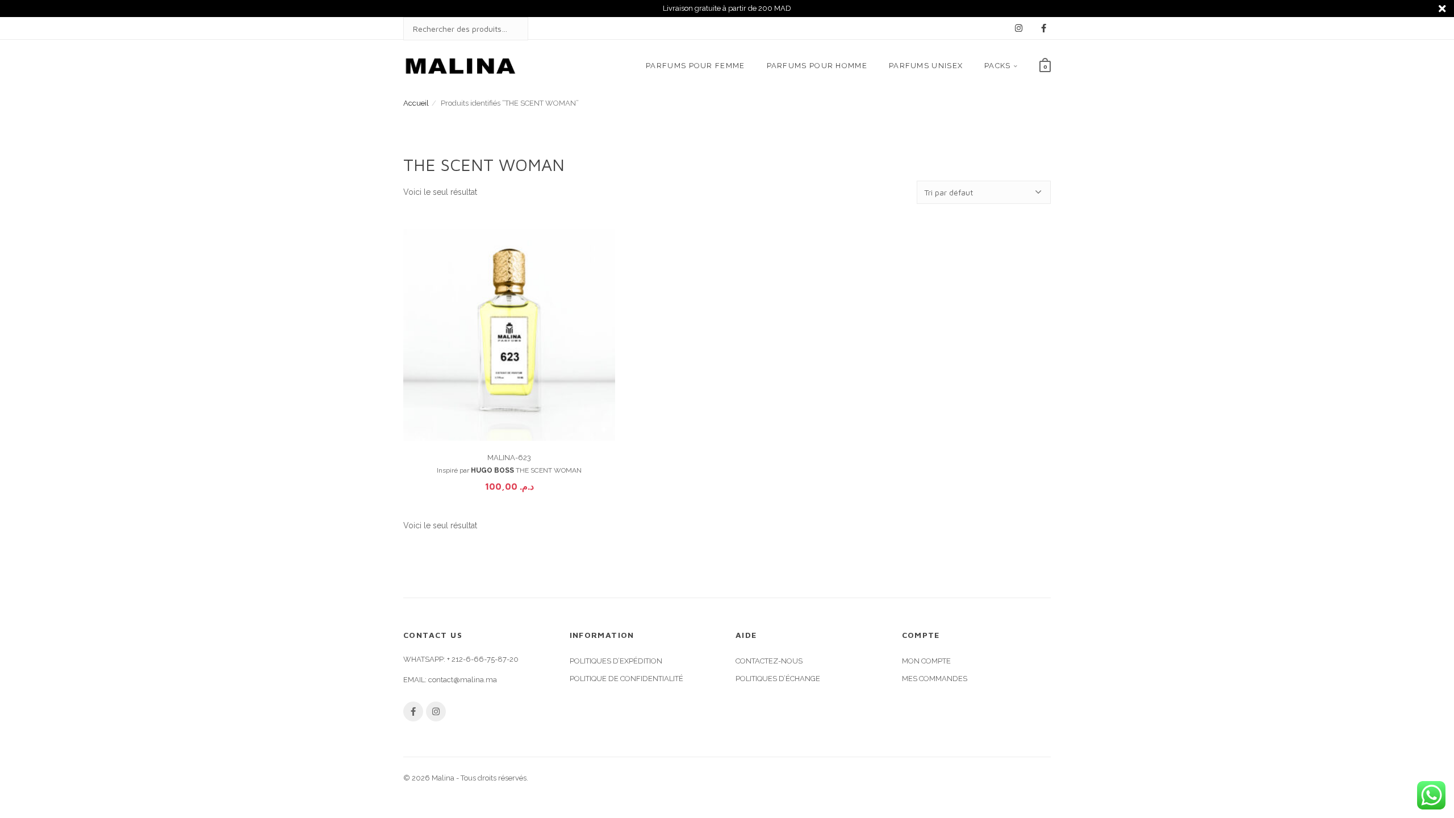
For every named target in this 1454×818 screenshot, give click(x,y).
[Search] (508, 29)
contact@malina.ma (462, 679)
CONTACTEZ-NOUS (769, 661)
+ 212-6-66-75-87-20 (483, 659)
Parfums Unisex (926, 65)
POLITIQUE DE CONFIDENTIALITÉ (626, 678)
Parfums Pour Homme (817, 65)
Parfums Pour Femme (695, 65)
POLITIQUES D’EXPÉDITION (616, 661)
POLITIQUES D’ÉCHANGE (778, 678)
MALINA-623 (509, 457)
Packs (997, 65)
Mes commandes (934, 678)
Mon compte (926, 661)
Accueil (416, 103)
